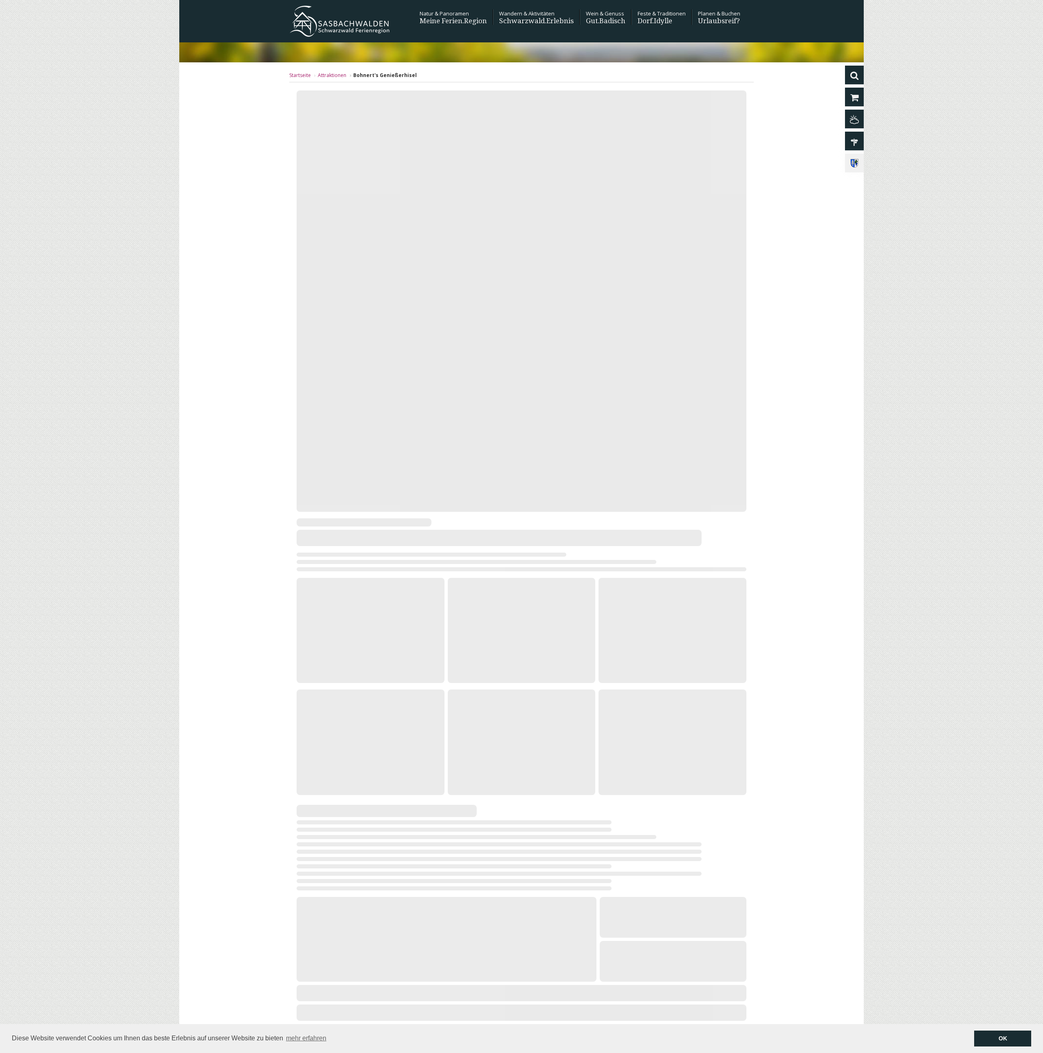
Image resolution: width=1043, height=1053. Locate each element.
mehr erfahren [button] (306, 1038)
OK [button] (1003, 1038)
